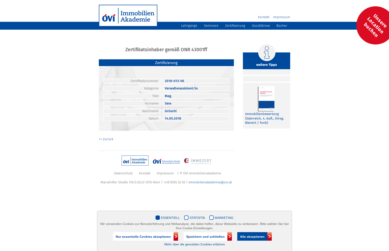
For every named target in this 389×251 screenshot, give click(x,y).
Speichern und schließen (205, 236)
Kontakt (263, 17)
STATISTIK (197, 218)
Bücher (281, 26)
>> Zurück (106, 139)
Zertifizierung (235, 26)
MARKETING (224, 218)
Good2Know (261, 26)
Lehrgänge (189, 26)
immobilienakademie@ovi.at (210, 182)
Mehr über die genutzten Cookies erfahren (194, 244)
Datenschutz (123, 173)
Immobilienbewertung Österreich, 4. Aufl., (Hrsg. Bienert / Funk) (264, 118)
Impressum (281, 17)
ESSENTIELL (170, 218)
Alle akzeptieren (252, 236)
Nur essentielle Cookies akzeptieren (143, 236)
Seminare (211, 26)
